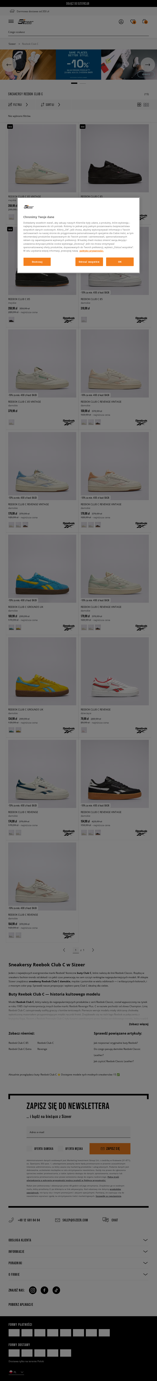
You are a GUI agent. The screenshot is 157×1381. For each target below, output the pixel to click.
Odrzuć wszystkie (89, 261)
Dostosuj (37, 261)
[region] (78, 235)
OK (120, 261)
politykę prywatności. (92, 250)
